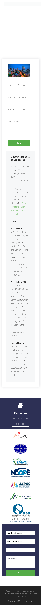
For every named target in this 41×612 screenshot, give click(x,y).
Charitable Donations (14, 600)
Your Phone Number (16, 116)
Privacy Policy (26, 600)
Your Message (14, 128)
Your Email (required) (17, 104)
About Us (9, 598)
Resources (25, 598)
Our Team (16, 598)
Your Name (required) (17, 92)
